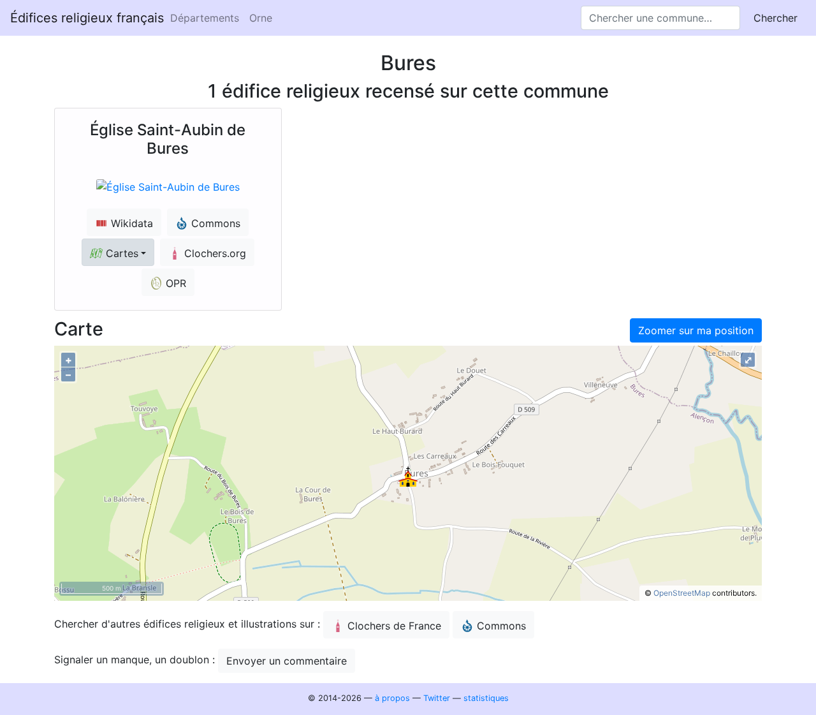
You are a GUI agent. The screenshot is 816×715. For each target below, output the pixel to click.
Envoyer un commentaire (286, 660)
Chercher (776, 17)
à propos (392, 698)
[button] (118, 252)
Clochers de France (394, 625)
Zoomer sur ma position (696, 330)
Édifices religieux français (87, 18)
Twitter (436, 698)
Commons (501, 625)
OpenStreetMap (681, 593)
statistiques (486, 698)
